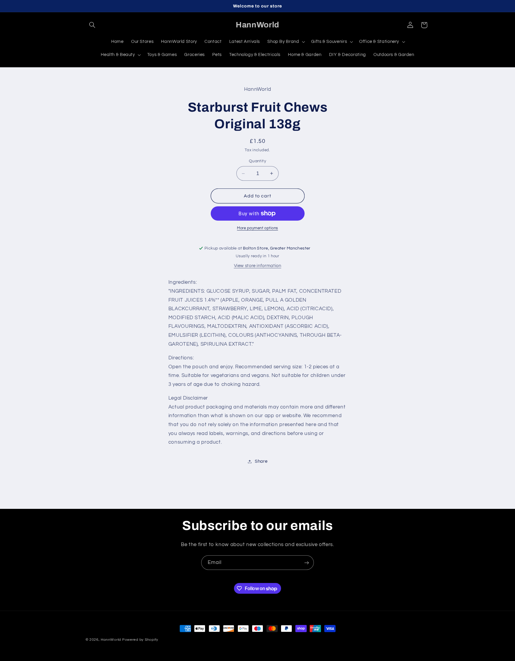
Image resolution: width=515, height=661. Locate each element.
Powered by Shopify (140, 639)
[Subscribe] (307, 562)
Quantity (257, 161)
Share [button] (261, 461)
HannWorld (111, 639)
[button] (92, 25)
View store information (257, 266)
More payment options (257, 228)
